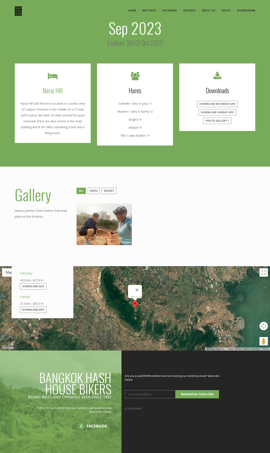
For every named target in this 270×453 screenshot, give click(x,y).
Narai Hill (53, 90)
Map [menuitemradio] (9, 272)
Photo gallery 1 (217, 121)
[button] (135, 304)
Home (132, 10)
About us (208, 10)
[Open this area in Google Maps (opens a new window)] (8, 348)
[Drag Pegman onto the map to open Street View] (263, 341)
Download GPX (33, 286)
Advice (226, 10)
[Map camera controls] (263, 326)
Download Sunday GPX (217, 112)
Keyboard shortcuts (215, 349)
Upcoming (169, 10)
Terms (266, 349)
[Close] (137, 290)
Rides (93, 191)
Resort (109, 191)
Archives (189, 10)
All (81, 191)
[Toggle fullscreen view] (263, 272)
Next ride (149, 10)
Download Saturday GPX (217, 104)
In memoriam (246, 10)
